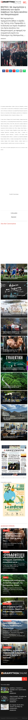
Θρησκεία (13, 217)
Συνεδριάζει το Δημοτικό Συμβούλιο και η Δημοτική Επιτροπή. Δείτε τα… (13, 437)
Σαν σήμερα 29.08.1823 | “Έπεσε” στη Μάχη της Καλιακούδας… (17, 706)
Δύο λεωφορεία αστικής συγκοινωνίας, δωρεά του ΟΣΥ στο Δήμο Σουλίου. (12, 400)
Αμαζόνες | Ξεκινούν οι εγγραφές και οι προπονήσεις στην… (18, 689)
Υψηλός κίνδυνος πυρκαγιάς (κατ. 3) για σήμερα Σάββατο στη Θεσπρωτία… (13, 332)
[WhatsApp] (24, 71)
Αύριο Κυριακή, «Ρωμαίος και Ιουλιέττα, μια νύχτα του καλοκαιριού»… (18, 698)
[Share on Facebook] (3, 71)
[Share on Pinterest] (14, 71)
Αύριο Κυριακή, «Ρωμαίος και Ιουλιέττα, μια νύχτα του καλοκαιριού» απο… (14, 296)
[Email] (20, 71)
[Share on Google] (7, 71)
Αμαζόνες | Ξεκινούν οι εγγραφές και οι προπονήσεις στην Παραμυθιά (12, 278)
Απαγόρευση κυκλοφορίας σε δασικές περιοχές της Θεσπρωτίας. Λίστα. (12, 386)
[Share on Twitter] (17, 71)
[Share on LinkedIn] (10, 71)
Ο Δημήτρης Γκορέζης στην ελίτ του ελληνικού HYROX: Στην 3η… (12, 350)
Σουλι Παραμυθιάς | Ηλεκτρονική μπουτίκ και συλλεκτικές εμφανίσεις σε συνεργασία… (14, 368)
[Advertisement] (14, 91)
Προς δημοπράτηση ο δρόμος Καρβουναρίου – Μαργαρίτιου (13, 625)
